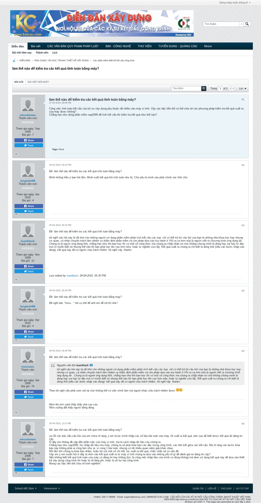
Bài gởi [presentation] (18, 82)
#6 (243, 423)
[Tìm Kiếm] (247, 24)
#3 (243, 225)
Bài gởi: (26, 134)
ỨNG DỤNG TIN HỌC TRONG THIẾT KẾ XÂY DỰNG (61, 60)
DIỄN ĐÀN (25, 60)
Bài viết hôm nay (22, 52)
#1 (243, 99)
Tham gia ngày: (25, 128)
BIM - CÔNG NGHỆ (118, 46)
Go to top (242, 488)
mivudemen (28, 115)
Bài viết (35, 46)
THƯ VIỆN (145, 46)
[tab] (18, 82)
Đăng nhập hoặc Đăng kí (234, 2)
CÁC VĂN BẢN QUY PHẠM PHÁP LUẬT (73, 46)
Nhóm (208, 46)
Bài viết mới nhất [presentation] (38, 82)
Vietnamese (51, 488)
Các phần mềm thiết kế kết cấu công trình (113, 60)
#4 (243, 290)
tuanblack (28, 241)
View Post (91, 365)
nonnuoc (27, 366)
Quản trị (198, 488)
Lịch (54, 52)
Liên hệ (212, 488)
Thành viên (42, 52)
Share (30, 140)
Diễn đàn (18, 46)
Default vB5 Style (24, 488)
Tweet (30, 145)
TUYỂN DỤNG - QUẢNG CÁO (177, 46)
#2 (243, 165)
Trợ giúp (226, 488)
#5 (243, 351)
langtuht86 (27, 180)
